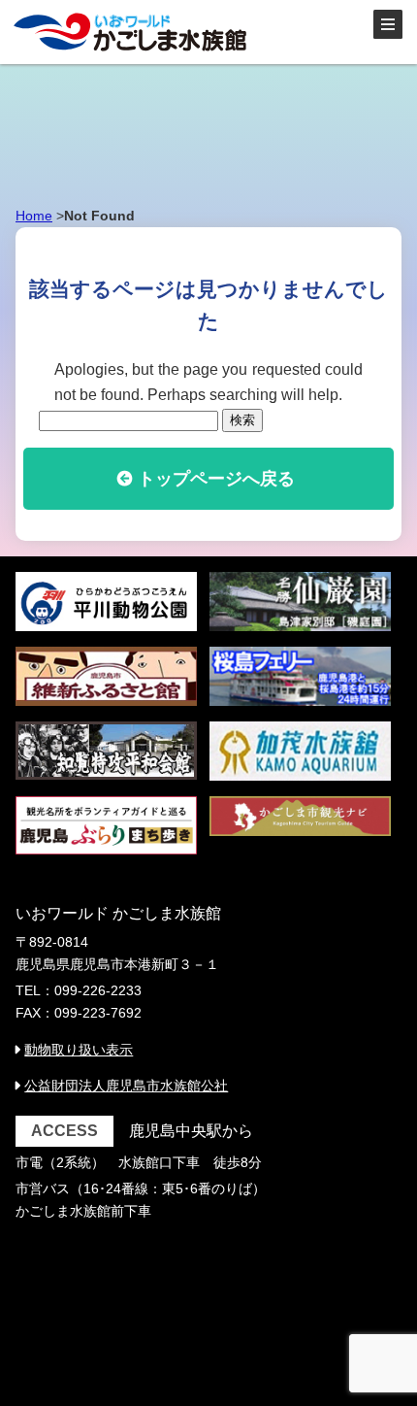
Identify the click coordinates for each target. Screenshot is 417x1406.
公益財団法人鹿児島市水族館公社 (126, 1085)
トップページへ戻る (216, 478)
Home (34, 215)
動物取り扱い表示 (78, 1049)
